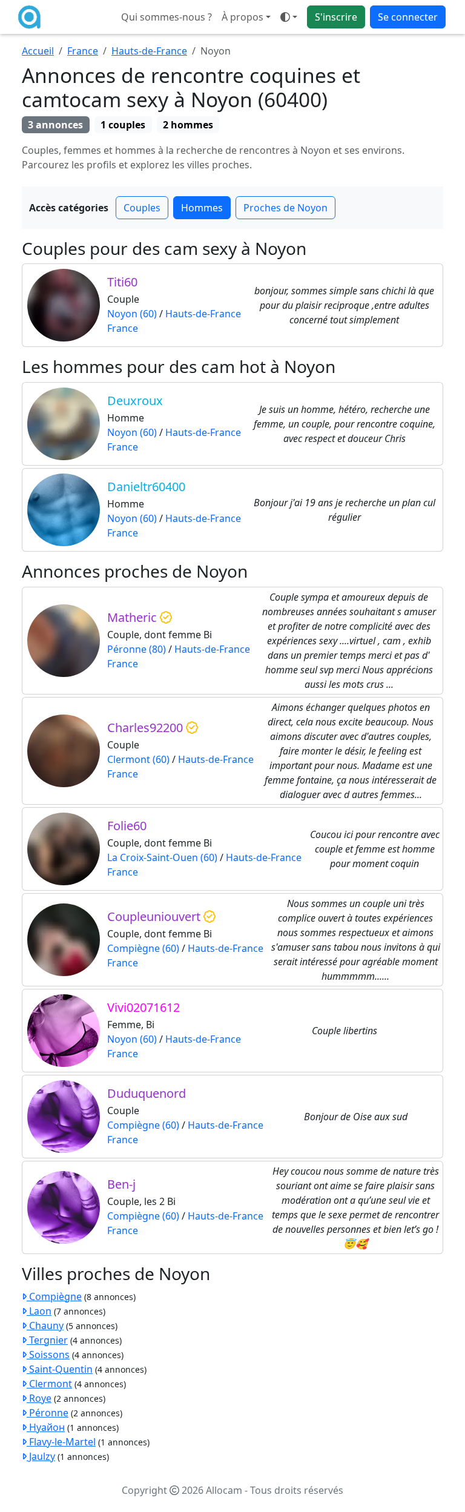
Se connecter (408, 17)
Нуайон (46, 1427)
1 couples (123, 124)
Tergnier (47, 1340)
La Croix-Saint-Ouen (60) (162, 857)
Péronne (47, 1412)
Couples (142, 207)
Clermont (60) (138, 759)
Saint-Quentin (60, 1369)
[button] (288, 17)
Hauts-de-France (149, 51)
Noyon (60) (132, 313)
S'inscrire (336, 17)
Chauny (45, 1325)
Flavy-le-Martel (61, 1441)
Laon (39, 1311)
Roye (39, 1398)
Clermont (49, 1383)
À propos (242, 17)
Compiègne (54, 1296)
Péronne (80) (136, 649)
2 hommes (188, 124)
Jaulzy (41, 1456)
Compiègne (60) (143, 948)
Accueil (38, 51)
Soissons (48, 1354)
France (82, 51)
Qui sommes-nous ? (166, 17)
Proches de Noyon (285, 207)
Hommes (202, 207)
